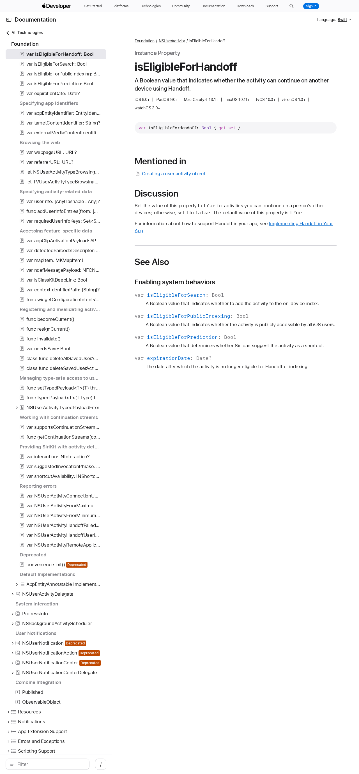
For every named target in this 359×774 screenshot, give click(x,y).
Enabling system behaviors (175, 282)
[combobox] (50, 764)
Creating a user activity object (173, 173)
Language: (326, 19)
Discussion (156, 193)
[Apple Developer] (57, 6)
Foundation (145, 41)
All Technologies (27, 32)
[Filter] (50, 764)
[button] (291, 6)
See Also (152, 262)
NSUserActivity (172, 41)
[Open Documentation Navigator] (9, 20)
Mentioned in (161, 161)
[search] (47, 764)
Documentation (35, 19)
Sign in (311, 6)
